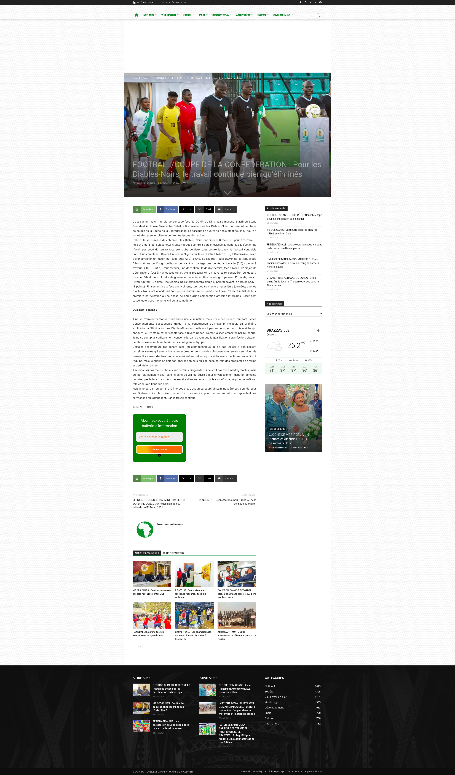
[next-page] (140, 646)
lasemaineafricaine (145, 182)
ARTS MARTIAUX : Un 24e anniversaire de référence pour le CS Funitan (237, 635)
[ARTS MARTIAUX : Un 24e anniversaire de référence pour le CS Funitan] (237, 615)
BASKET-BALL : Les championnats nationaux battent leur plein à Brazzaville (193, 635)
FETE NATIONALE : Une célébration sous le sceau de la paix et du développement (294, 246)
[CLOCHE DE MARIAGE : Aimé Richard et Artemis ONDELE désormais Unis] (207, 690)
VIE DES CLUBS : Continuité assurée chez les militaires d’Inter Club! (292, 231)
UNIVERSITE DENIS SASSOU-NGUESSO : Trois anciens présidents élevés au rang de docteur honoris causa (293, 263)
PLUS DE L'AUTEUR (173, 553)
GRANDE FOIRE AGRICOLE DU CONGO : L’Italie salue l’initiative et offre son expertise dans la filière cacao (293, 281)
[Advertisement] (227, 46)
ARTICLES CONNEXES (147, 553)
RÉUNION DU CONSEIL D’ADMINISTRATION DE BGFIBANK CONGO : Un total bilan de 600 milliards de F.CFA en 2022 (159, 503)
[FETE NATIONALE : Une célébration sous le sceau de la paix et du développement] (141, 726)
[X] (311, 3)
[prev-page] (135, 646)
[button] (318, 15)
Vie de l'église (277, 425)
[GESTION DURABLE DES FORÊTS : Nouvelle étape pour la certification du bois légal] (141, 690)
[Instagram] (306, 3)
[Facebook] (301, 3)
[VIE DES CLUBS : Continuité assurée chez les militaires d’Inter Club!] (152, 574)
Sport (145, 78)
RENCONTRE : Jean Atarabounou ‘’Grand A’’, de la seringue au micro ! (227, 501)
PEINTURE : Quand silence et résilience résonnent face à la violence (190, 594)
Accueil (136, 78)
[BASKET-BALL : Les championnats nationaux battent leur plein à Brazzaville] (194, 615)
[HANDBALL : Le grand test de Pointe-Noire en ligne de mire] (152, 615)
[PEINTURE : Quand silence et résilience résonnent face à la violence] (194, 574)
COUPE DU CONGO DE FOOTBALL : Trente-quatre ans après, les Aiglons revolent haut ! (237, 594)
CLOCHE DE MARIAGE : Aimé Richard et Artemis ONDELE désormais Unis (235, 689)
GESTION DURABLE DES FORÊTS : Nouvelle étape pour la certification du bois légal (294, 217)
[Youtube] (320, 3)
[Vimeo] (315, 3)
